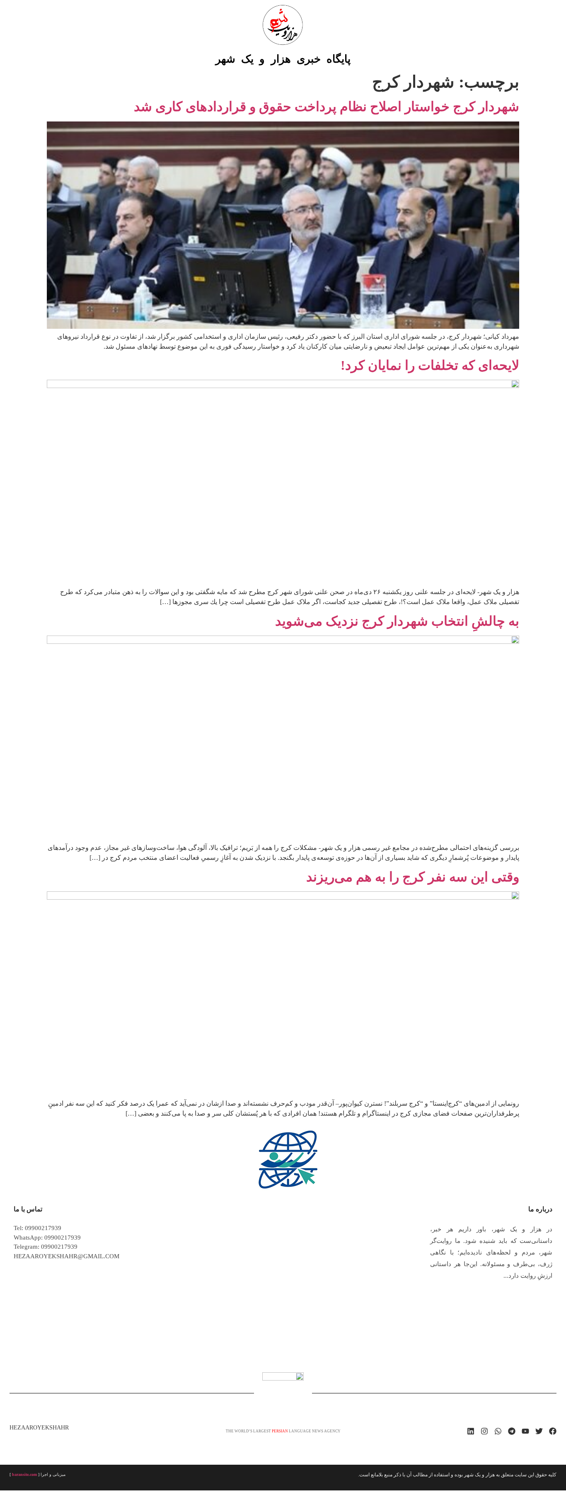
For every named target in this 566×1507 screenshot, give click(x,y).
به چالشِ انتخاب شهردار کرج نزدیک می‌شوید (397, 621)
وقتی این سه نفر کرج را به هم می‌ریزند (412, 876)
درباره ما (540, 1209)
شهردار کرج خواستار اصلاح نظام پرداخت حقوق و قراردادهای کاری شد (326, 106)
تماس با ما (28, 1209)
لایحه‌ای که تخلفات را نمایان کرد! (430, 365)
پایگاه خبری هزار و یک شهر (283, 59)
